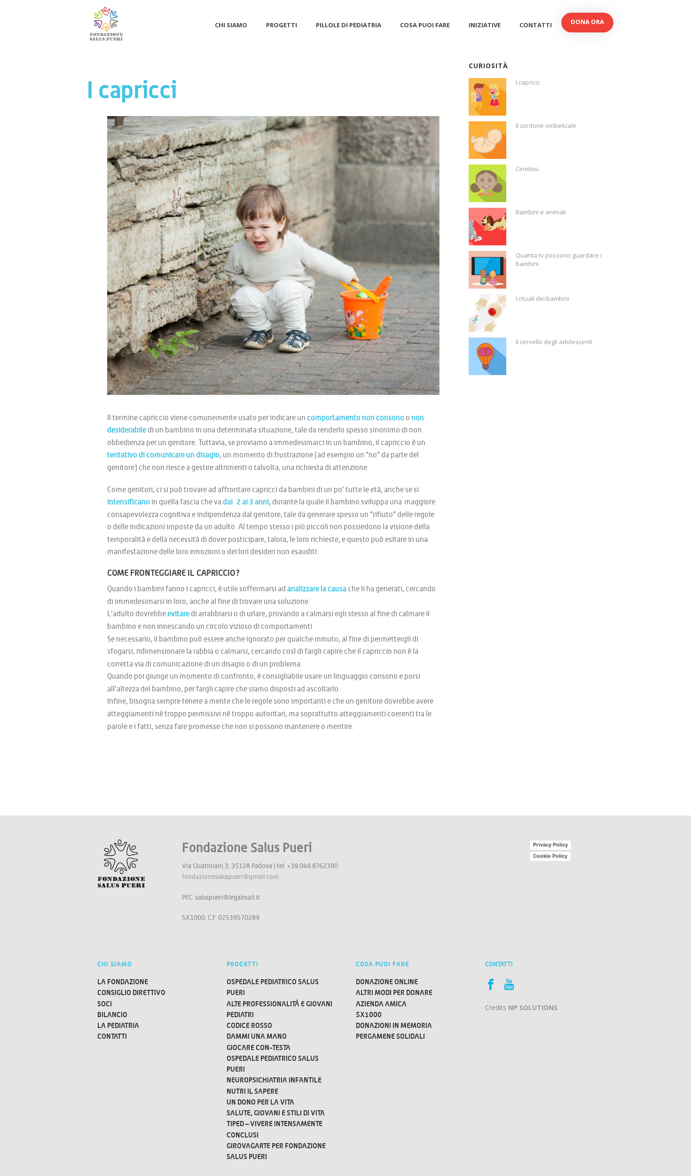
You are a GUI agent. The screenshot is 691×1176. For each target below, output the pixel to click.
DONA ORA (587, 21)
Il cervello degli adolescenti (554, 341)
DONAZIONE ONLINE (387, 981)
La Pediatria (118, 1025)
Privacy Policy (550, 844)
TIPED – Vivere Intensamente (274, 1123)
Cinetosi (527, 169)
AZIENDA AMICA (381, 1003)
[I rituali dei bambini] (487, 313)
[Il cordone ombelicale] (487, 140)
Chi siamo (231, 25)
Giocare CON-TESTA (259, 1047)
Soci (104, 1003)
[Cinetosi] (487, 183)
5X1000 (369, 1014)
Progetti (281, 25)
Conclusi (243, 1134)
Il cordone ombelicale (546, 125)
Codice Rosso (249, 1025)
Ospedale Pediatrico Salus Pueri (273, 987)
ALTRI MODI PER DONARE (394, 992)
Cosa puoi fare (425, 25)
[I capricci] (487, 97)
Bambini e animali (541, 212)
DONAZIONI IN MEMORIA (394, 1025)
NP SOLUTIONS (533, 1007)
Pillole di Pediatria (348, 25)
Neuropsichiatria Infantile (274, 1079)
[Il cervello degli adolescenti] (487, 356)
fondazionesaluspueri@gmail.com (230, 876)
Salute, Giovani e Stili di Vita (276, 1112)
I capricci (528, 82)
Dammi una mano (257, 1036)
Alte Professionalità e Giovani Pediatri (279, 1009)
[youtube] (509, 984)
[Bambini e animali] (487, 226)
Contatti (535, 25)
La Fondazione (122, 981)
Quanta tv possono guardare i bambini (559, 259)
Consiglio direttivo (131, 992)
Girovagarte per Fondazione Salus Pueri (276, 1151)
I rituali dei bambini (542, 298)
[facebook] (490, 984)
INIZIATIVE (485, 25)
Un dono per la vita (260, 1102)
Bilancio (112, 1014)
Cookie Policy (550, 856)
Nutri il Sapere (252, 1091)
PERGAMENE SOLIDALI (390, 1036)
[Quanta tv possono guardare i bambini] (487, 270)
